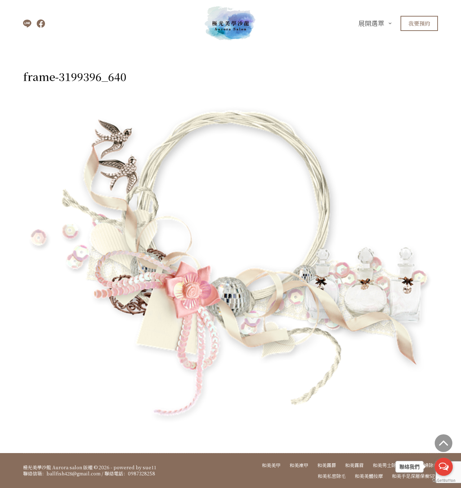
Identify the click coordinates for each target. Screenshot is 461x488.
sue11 (149, 467)
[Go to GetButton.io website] (443, 480)
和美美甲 (271, 465)
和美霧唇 (326, 465)
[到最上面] (443, 443)
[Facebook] (41, 23)
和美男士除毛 (387, 465)
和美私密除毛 (332, 476)
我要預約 (419, 23)
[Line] (27, 23)
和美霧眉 (354, 465)
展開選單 (371, 23)
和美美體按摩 (369, 476)
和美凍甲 (299, 465)
